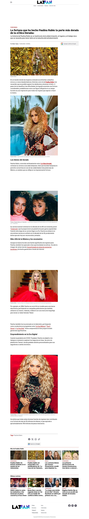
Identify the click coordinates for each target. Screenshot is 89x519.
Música (46, 461)
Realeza (46, 5)
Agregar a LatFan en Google (68, 44)
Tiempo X (35, 510)
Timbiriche (14, 229)
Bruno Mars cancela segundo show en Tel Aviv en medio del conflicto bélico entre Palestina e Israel (35, 493)
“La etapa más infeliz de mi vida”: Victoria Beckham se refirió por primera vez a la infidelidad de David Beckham (53, 494)
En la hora (35, 507)
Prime (35, 505)
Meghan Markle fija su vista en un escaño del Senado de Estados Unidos (70, 492)
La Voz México (40, 326)
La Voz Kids (20, 328)
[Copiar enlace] (39, 439)
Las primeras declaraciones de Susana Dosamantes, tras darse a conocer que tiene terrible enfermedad (69, 467)
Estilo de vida (52, 5)
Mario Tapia (15, 43)
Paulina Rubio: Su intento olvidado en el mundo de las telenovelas (17, 465)
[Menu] (12, 2)
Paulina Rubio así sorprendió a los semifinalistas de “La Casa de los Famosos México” (35, 466)
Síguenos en (35, 444)
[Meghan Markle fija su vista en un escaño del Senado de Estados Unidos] (70, 482)
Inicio (35, 5)
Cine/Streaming (31, 461)
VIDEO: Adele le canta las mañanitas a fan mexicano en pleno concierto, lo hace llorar (18, 492)
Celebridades (40, 5)
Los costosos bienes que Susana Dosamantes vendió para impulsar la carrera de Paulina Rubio (52, 467)
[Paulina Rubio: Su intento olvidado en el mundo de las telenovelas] (18, 455)
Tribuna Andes (35, 512)
